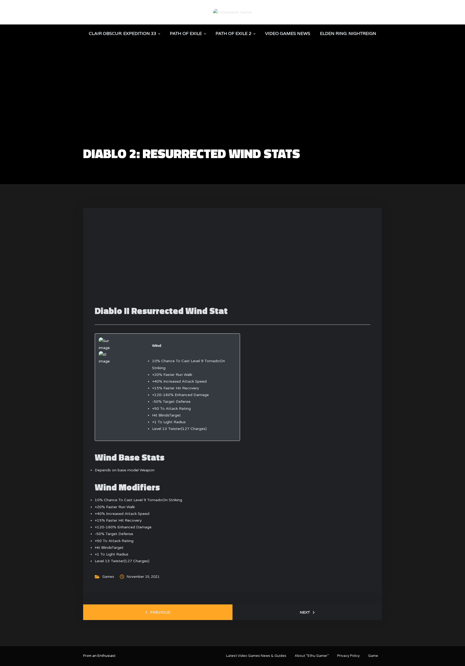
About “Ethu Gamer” (312, 656)
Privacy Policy (348, 656)
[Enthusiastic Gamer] (232, 12)
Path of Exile (186, 33)
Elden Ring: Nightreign (348, 33)
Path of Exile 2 (233, 33)
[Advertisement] (232, 106)
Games (108, 577)
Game (373, 656)
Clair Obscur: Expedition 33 (122, 33)
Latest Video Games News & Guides (256, 656)
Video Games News (287, 33)
